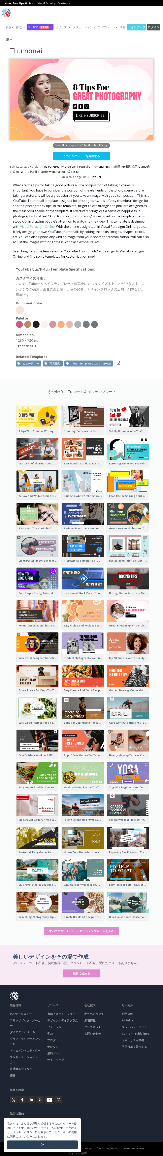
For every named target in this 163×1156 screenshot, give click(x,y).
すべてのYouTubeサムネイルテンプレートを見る (81, 931)
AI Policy (128, 1020)
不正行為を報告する (134, 1047)
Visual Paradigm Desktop (53, 3)
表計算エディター (21, 1069)
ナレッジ (52, 1047)
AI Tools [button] (38, 27)
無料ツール (54, 1053)
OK (42, 1144)
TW (93, 177)
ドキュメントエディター (25, 1050)
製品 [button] (8, 27)
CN (99, 177)
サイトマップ (55, 1060)
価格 (122, 27)
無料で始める (81, 973)
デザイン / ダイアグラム (62, 1020)
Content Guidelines (135, 1033)
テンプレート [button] (106, 27)
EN (88, 177)
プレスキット (92, 1027)
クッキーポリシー (24, 1132)
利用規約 (127, 1014)
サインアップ (136, 27)
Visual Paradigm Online (37, 226)
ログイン (154, 27)
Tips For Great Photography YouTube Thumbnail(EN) (76, 166)
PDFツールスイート (22, 1014)
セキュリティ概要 (133, 1040)
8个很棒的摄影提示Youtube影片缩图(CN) (53, 172)
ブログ (51, 1040)
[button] (20, 27)
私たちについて (94, 1014)
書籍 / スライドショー (61, 1014)
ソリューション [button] (83, 27)
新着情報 (90, 1020)
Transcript (24, 345)
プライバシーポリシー (136, 1027)
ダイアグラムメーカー (24, 1032)
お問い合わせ (92, 1033)
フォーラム (54, 1027)
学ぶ (50, 1033)
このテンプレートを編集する (81, 156)
